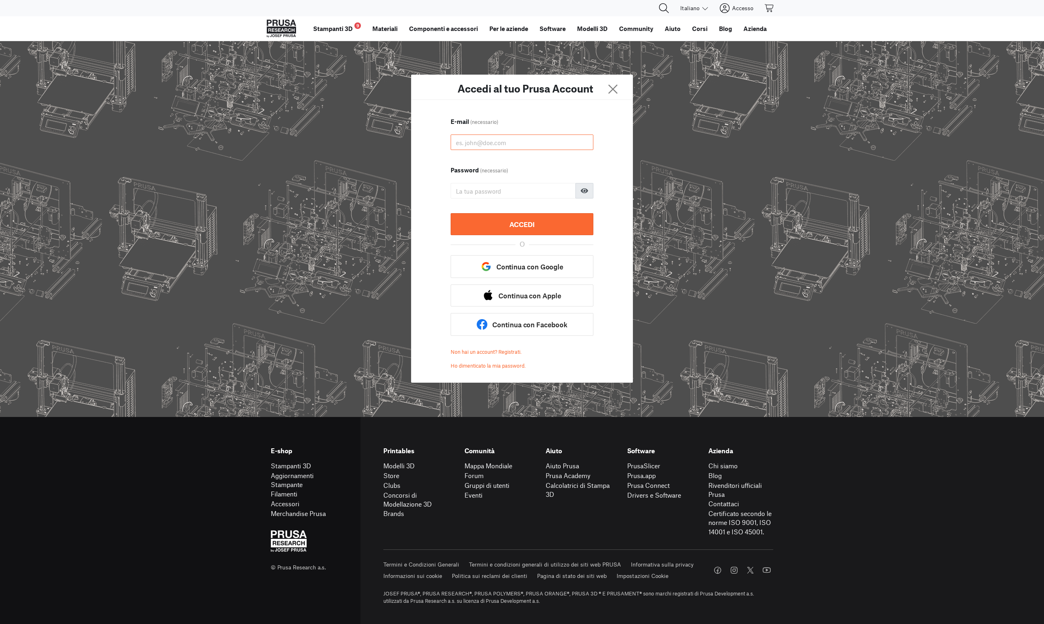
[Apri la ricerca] (664, 8)
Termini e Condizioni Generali (421, 564)
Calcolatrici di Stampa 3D (578, 489)
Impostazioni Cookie (642, 575)
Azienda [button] (755, 28)
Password (479, 170)
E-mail (474, 121)
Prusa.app (641, 475)
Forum (474, 475)
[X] (750, 570)
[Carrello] (769, 8)
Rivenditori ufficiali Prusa (735, 489)
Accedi (522, 224)
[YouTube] (766, 570)
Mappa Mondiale (488, 466)
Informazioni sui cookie (412, 575)
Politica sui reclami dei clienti (489, 575)
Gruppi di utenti (486, 485)
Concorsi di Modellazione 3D (407, 499)
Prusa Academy (568, 475)
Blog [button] (725, 28)
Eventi (473, 495)
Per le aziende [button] (508, 28)
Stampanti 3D (291, 466)
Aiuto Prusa (562, 466)
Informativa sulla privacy (662, 564)
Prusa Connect (648, 485)
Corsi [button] (700, 28)
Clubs (391, 485)
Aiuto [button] (673, 28)
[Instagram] (734, 570)
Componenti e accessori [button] (443, 28)
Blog (715, 475)
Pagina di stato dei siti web (572, 575)
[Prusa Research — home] (281, 29)
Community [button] (636, 28)
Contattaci (723, 503)
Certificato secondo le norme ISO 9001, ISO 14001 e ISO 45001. (740, 522)
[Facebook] (717, 570)
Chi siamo (723, 466)
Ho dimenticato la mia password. (488, 365)
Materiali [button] (385, 28)
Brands (393, 513)
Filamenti (284, 494)
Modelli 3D (399, 466)
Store (391, 475)
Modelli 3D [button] (592, 28)
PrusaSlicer (643, 466)
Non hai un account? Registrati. (486, 351)
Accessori (285, 503)
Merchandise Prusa (298, 513)
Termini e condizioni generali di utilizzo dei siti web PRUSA (545, 564)
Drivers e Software (654, 495)
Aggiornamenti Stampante (292, 480)
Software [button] (553, 28)
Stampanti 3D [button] (336, 27)
